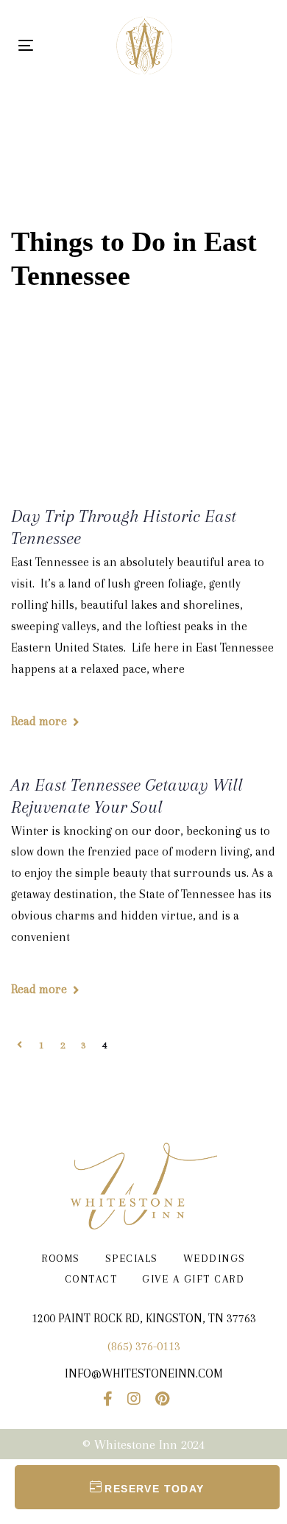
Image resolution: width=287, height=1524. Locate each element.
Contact (91, 1279)
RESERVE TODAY (154, 1489)
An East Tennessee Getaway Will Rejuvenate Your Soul (127, 796)
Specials (131, 1258)
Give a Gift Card (193, 1279)
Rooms (60, 1258)
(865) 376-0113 (143, 1346)
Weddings (214, 1258)
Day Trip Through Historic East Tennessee (123, 527)
